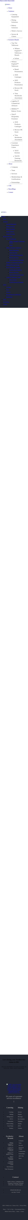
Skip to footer (11, 0)
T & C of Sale (10, 1209)
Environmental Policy (20, 1209)
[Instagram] (19, 199)
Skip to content (3, 0)
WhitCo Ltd (8, 1205)
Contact (22, 1211)
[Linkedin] (8, 199)
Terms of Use (15, 1205)
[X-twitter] (13, 203)
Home (4, 1209)
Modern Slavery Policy (10, 1211)
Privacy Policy (23, 1205)
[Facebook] (13, 199)
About (17, 1211)
